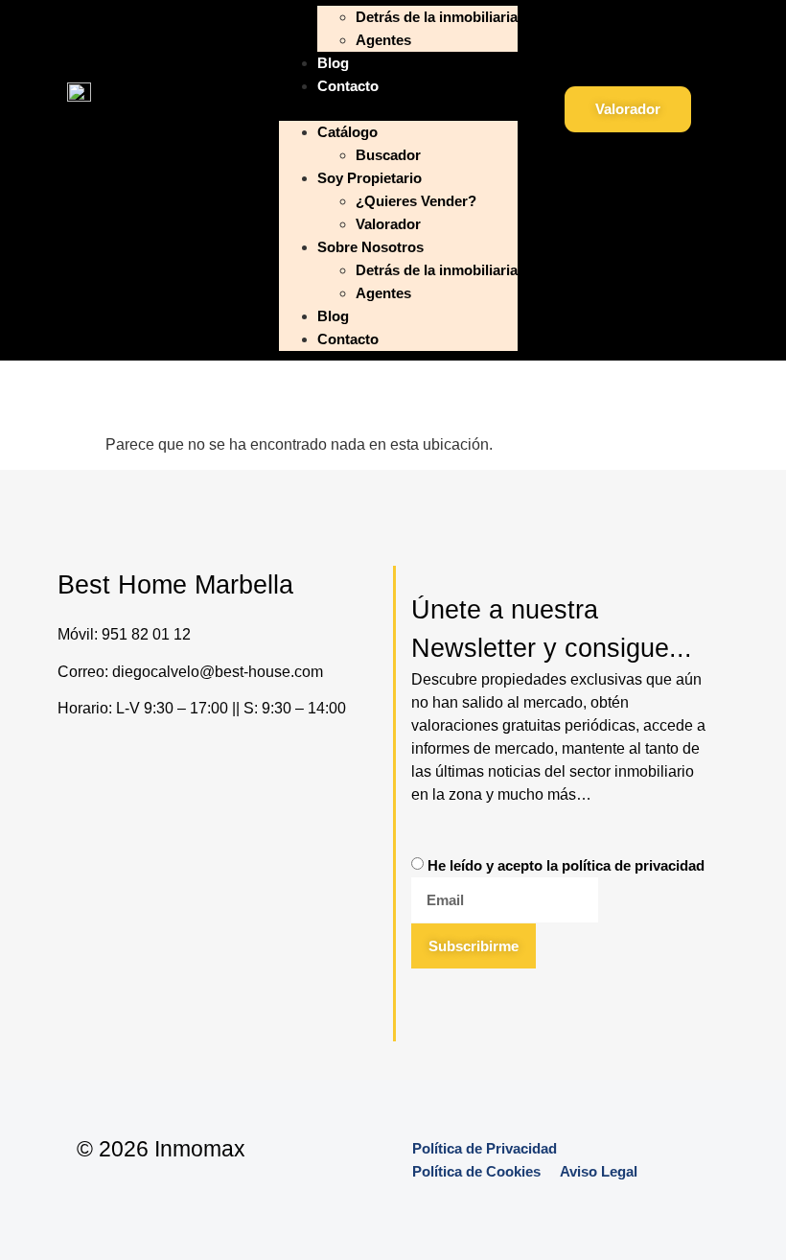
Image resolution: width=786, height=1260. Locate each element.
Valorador (388, 224)
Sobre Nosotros (370, 247)
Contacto (348, 86)
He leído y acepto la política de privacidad (566, 865)
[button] (398, 109)
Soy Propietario (369, 178)
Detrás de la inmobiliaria (437, 17)
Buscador (388, 155)
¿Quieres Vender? (416, 201)
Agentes (383, 40)
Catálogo (347, 132)
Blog (333, 63)
